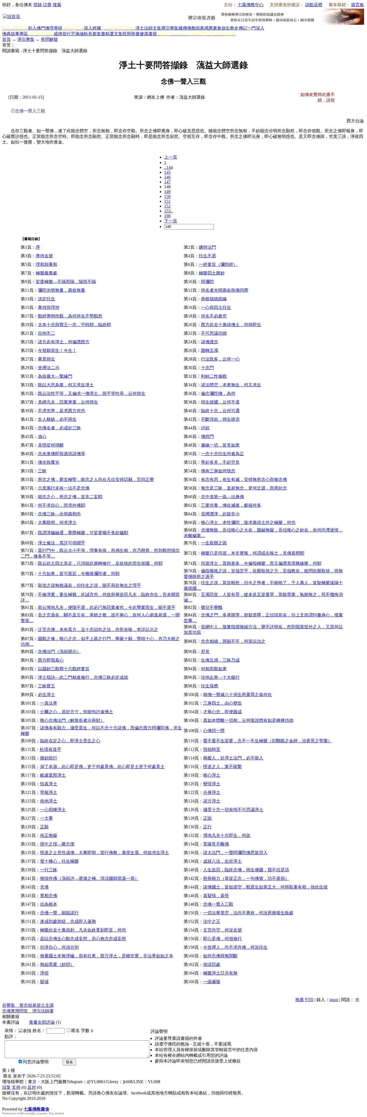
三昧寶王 (46, 686)
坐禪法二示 (48, 367)
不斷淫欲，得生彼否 (220, 419)
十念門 (207, 367)
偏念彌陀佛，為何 (218, 393)
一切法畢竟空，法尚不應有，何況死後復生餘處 (248, 913)
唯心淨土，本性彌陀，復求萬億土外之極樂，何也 (248, 522)
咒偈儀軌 (79, 33)
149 (167, 191)
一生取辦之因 (214, 543)
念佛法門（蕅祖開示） (59, 651)
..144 (168, 167)
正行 (207, 827)
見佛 (44, 887)
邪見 (205, 651)
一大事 (46, 818)
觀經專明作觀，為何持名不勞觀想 (70, 316)
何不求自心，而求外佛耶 (61, 505)
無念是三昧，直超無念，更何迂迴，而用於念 (244, 488)
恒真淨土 (48, 783)
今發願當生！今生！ (57, 350)
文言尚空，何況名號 (222, 930)
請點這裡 (313, 4)
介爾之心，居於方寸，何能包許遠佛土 (76, 711)
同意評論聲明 (36, 1061)
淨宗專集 (25, 39)
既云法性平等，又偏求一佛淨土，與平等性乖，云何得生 (91, 393)
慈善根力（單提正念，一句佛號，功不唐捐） (246, 878)
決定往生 (46, 299)
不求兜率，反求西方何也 (61, 410)
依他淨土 (48, 801)
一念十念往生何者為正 (222, 453)
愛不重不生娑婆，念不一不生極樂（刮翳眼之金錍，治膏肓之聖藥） (267, 740)
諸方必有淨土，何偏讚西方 (63, 342)
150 (167, 196)
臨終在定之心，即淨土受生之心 (70, 740)
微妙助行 (48, 758)
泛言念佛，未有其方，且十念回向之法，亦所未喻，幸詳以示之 (98, 629)
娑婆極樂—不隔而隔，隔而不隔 (66, 281)
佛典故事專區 (15, 33)
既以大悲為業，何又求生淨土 (66, 385)
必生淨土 (46, 694)
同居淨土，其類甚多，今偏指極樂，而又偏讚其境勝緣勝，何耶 (261, 563)
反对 (31, 1087)
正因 (207, 818)
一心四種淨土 (53, 809)
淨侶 (44, 973)
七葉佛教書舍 (36, 1109)
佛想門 (207, 436)
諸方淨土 (211, 801)
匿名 (75, 1030)
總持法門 (207, 247)
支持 (16, 1087)
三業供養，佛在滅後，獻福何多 (231, 505)
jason (333, 999)
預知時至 (211, 749)
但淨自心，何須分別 (59, 947)
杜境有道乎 (50, 749)
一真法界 (48, 703)
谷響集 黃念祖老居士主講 (28, 1005)
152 (167, 206)
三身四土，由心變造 (222, 703)
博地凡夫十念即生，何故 (226, 835)
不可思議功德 (214, 333)
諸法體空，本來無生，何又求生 (231, 385)
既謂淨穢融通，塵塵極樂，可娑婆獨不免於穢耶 (83, 532)
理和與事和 (46, 264)
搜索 (57, 4)
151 (167, 201)
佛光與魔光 (48, 462)
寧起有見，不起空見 (220, 462)
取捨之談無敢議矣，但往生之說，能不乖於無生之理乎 (89, 585)
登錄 (37, 4)
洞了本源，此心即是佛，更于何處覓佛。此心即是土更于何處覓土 (102, 766)
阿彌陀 (207, 281)
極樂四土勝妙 (212, 273)
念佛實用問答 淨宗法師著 (28, 1011)
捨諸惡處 (211, 964)
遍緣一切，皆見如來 (220, 445)
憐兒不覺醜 (211, 607)
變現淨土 (211, 783)
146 (167, 177)
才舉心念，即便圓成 (222, 711)
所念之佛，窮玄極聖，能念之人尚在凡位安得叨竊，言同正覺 (96, 479)
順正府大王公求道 (29, 1103)
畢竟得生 (46, 359)
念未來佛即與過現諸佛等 (61, 453)
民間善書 (131, 33)
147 (167, 182)
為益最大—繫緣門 (55, 376)
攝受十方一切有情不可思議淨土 (233, 809)
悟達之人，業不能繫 (222, 766)
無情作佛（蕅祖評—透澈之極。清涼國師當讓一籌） (89, 878)
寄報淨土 (48, 792)
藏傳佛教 (187, 28)
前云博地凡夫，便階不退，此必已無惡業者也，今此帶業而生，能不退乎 (106, 607)
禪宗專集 (169, 28)
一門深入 (255, 28)
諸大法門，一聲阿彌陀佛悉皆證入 (235, 852)
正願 (44, 827)
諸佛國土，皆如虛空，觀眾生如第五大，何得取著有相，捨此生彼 (265, 887)
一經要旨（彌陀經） (218, 264)
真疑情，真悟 (216, 895)
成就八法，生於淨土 (222, 861)
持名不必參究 (214, 316)
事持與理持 (48, 307)
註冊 (47, 4)
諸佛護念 (209, 342)
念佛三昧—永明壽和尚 (59, 514)
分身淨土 (211, 792)
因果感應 (204, 28)
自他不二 (46, 333)
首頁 (6, 39)
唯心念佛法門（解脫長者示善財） (72, 720)
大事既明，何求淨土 (57, 522)
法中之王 (211, 921)
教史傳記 (238, 28)
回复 (6, 1087)
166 (167, 215)
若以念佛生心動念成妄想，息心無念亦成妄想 (83, 938)
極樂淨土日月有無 (220, 973)
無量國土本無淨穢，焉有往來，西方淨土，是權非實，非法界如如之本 (106, 956)
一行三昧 (48, 870)
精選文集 (114, 33)
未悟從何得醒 (51, 445)
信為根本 (48, 904)
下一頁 (170, 221)
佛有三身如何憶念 (218, 471)
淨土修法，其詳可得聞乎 (61, 543)
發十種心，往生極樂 (59, 861)
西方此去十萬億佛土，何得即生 (231, 324)
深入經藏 (92, 28)
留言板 (357, 4)
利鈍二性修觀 (214, 376)
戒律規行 (62, 33)
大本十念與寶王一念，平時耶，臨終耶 (74, 324)
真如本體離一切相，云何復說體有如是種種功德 (248, 720)
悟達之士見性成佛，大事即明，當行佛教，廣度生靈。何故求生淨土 (104, 852)
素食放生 (221, 28)
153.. (168, 211)
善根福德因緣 (214, 299)
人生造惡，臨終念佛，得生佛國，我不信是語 (246, 870)
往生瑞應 (209, 686)
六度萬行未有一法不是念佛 (63, 488)
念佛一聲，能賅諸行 (59, 913)
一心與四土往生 (216, 307)
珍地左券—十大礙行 (220, 677)
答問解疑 (49, 39)
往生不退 (207, 256)
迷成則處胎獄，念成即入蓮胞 (68, 921)
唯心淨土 (211, 775)
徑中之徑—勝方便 (57, 844)
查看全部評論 (42, 1022)
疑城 (44, 981)
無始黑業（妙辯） (57, 964)
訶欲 (205, 428)
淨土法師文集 (148, 28)
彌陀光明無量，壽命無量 (61, 290)
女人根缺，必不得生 (57, 419)
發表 (69, 1062)
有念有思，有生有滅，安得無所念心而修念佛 (244, 479)
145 (167, 172)
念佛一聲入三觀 (218, 904)
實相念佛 (48, 895)
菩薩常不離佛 (216, 844)
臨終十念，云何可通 (220, 410)
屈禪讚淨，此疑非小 (220, 514)
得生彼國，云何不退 (220, 402)
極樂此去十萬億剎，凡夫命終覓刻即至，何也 (83, 930)
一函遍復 (211, 981)
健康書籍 (148, 33)
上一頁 (170, 157)
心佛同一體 (214, 730)
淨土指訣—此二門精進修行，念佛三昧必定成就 (83, 677)
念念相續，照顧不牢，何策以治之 (233, 641)
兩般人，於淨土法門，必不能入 (233, 758)
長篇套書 (96, 33)
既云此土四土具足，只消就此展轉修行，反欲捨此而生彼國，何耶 (100, 563)
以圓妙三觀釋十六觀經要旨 (63, 668)
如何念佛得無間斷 (220, 956)
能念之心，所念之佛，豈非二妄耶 (70, 496)
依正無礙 (48, 835)
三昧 (42, 471)
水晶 (6, 1103)
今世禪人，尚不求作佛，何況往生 (235, 947)
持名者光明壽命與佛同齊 (224, 290)
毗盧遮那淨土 (53, 775)
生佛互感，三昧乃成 (220, 660)
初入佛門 (36, 28)
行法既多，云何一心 (220, 359)
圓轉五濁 (209, 350)
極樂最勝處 (46, 273)
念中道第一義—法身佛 (222, 496)
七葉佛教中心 (251, 4)
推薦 (299, 999)
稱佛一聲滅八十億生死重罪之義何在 (237, 694)
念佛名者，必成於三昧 (59, 428)
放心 (42, 436)
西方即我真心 (51, 660)
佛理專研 (53, 28)
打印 (309, 999)
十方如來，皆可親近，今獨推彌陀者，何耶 (79, 573)
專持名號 (44, 256)
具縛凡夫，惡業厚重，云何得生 (68, 402)
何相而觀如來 (214, 668)
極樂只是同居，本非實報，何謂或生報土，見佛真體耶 (252, 553)
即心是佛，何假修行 (222, 938)
